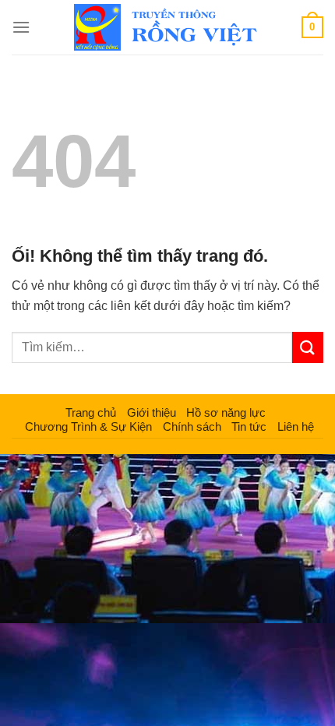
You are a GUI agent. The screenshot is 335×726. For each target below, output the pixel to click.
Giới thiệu (151, 412)
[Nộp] (307, 347)
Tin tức (248, 426)
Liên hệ (295, 426)
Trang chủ (90, 412)
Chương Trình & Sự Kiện (88, 426)
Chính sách (192, 426)
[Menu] (21, 27)
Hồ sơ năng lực (226, 412)
